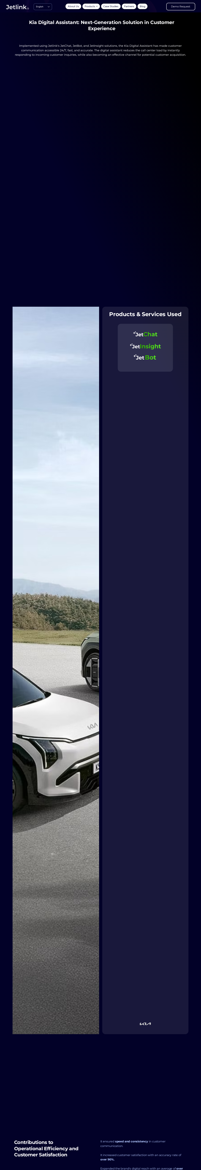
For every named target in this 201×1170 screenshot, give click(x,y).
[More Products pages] (97, 6)
